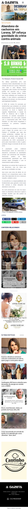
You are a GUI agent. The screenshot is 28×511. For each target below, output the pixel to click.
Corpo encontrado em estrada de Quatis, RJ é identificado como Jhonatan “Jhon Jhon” (12, 433)
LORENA (17, 42)
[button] (6, 219)
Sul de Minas (10, 267)
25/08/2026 (5, 247)
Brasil (9, 247)
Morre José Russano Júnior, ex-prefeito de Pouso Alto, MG (13, 283)
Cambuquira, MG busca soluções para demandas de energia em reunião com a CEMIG (14, 264)
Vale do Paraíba (6, 23)
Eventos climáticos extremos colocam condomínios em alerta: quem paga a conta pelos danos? (13, 244)
